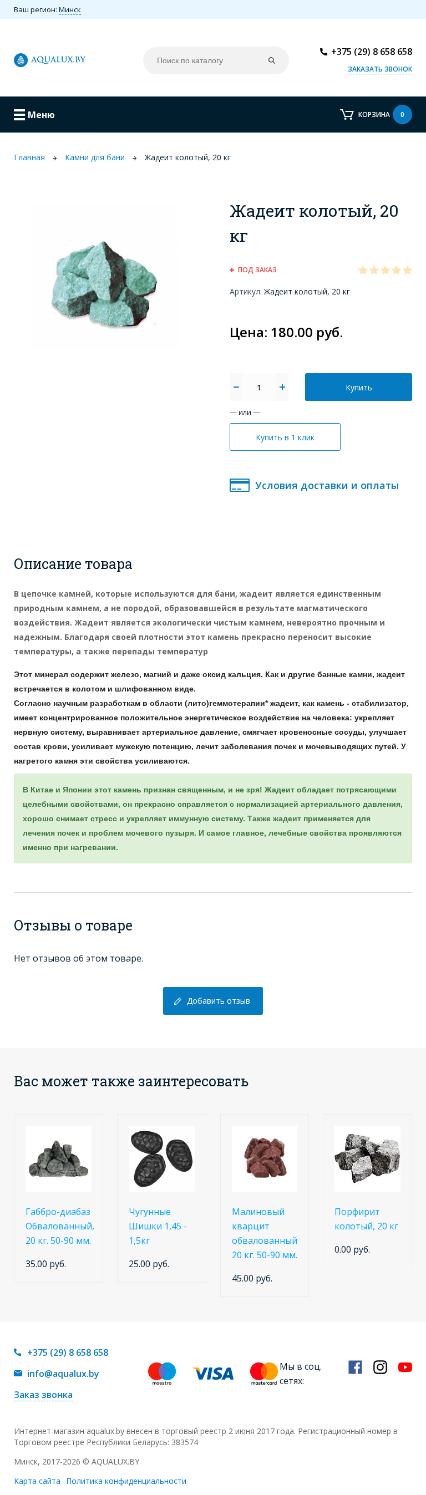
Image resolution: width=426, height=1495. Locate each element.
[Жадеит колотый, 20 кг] (105, 276)
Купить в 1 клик (285, 437)
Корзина (381, 114)
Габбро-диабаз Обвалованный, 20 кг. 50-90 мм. (60, 1226)
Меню (41, 115)
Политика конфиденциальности (126, 1481)
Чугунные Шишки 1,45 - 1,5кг (158, 1226)
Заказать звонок (380, 69)
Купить (359, 387)
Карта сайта (37, 1481)
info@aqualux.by (63, 1373)
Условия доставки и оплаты (327, 485)
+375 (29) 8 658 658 (371, 51)
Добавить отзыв (218, 1000)
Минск (70, 9)
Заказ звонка (43, 1395)
